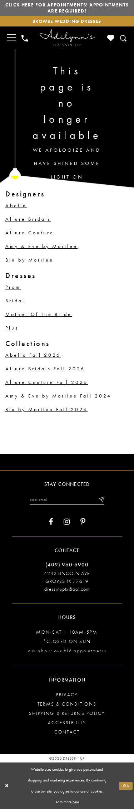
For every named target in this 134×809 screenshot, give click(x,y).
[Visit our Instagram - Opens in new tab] (67, 522)
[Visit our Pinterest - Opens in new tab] (82, 522)
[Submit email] (100, 499)
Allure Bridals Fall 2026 (45, 368)
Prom (13, 287)
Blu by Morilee (29, 260)
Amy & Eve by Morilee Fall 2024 (58, 396)
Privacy (67, 695)
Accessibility (67, 723)
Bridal (15, 300)
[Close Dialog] (6, 785)
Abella (16, 205)
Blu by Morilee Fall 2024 (46, 409)
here (76, 801)
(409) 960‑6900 (67, 564)
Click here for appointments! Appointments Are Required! (67, 8)
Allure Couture (29, 232)
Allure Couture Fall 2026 (46, 382)
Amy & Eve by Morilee (41, 246)
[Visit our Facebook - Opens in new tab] (51, 522)
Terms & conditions (67, 704)
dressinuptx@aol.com (67, 589)
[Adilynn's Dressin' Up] (67, 38)
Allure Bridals (28, 219)
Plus (12, 328)
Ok (126, 785)
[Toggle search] (124, 38)
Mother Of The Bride (38, 314)
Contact (67, 732)
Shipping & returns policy (67, 713)
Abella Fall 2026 (33, 355)
